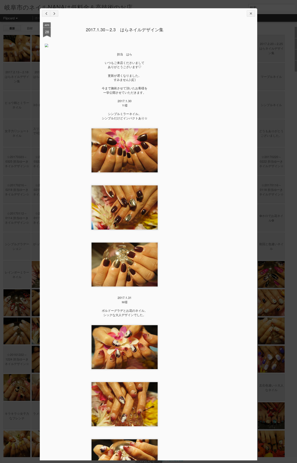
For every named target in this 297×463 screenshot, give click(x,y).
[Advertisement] (230, 91)
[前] (54, 13)
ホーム (39, 18)
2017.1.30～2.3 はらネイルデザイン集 (125, 29)
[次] (46, 13)
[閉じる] (251, 13)
